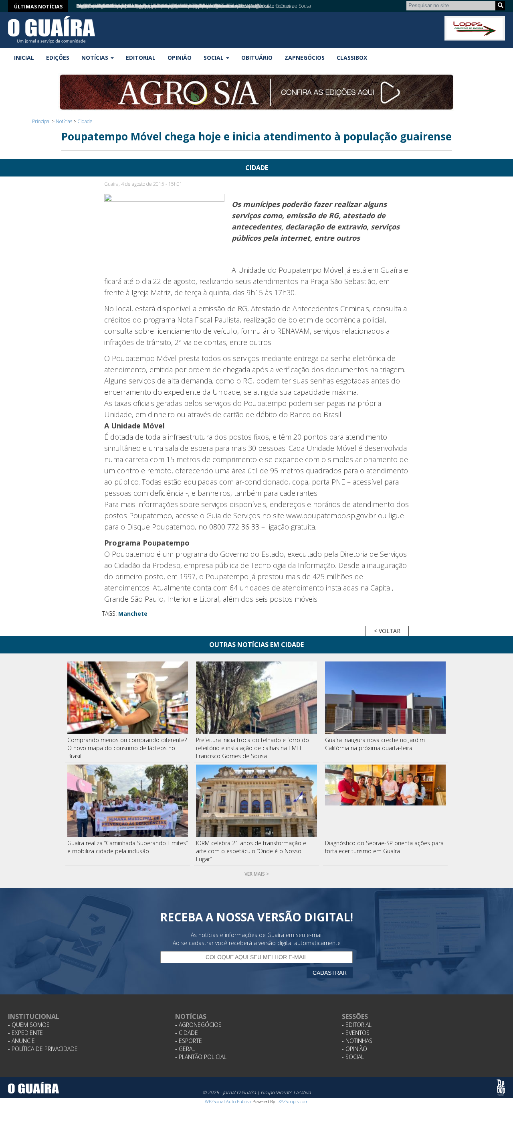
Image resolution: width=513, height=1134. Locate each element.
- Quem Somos (29, 1025)
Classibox (352, 57)
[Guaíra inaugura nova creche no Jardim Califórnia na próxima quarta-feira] (385, 697)
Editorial (141, 57)
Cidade (85, 121)
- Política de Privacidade (43, 1049)
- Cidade (186, 1033)
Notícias (64, 121)
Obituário (257, 57)
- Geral (185, 1049)
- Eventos (356, 1033)
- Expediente (25, 1033)
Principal (41, 121)
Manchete (132, 613)
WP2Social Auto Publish (228, 1101)
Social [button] (214, 57)
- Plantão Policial (200, 1057)
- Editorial (357, 1025)
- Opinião (354, 1049)
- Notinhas (357, 1041)
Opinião (180, 57)
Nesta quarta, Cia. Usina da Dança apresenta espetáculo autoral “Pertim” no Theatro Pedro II (174, 5)
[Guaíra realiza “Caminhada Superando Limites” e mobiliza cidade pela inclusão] (127, 801)
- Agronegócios (198, 1025)
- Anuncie (21, 1041)
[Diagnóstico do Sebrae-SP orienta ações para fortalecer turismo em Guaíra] (385, 801)
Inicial (24, 57)
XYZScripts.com (294, 1101)
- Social (353, 1057)
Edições (57, 57)
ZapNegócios (305, 57)
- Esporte (188, 1041)
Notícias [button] (95, 57)
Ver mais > (256, 873)
